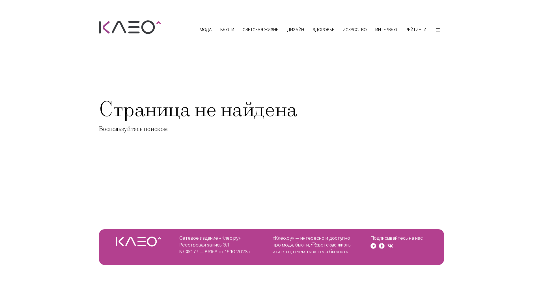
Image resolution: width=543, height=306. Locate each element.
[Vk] (390, 246)
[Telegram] (373, 246)
